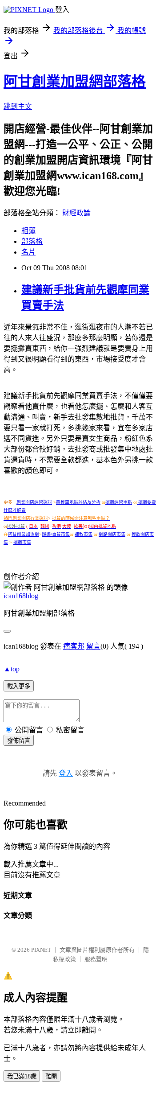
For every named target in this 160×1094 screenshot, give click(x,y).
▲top (12, 669)
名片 (28, 252)
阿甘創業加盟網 (23, 534)
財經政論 (76, 213)
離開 (51, 1076)
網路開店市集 (112, 534)
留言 (93, 646)
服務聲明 (96, 959)
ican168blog (21, 596)
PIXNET (41, 949)
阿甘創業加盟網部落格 (75, 82)
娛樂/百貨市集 (56, 534)
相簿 (28, 230)
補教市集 (83, 534)
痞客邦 (73, 646)
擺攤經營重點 (118, 502)
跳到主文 (18, 106)
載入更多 (18, 686)
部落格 (32, 241)
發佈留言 (18, 740)
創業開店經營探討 (34, 502)
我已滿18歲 (21, 1076)
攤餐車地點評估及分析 (78, 502)
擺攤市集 (22, 542)
